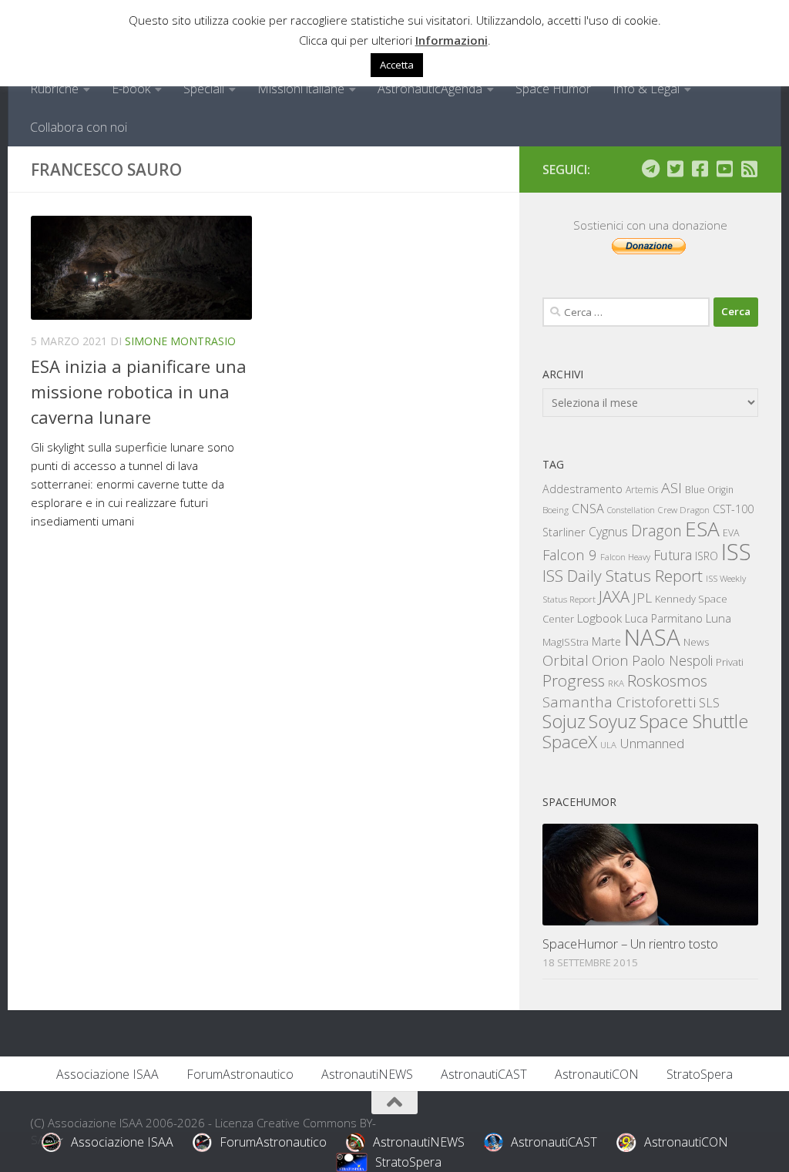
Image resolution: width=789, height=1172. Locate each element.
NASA (652, 637)
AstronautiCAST (484, 1074)
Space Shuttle (694, 721)
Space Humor (553, 88)
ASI (671, 488)
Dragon (656, 530)
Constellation (631, 510)
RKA (616, 683)
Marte (606, 641)
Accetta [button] (397, 65)
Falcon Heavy (625, 556)
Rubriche (54, 88)
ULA (608, 745)
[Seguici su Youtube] (724, 169)
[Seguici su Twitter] (675, 169)
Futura (672, 555)
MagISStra (565, 642)
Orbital (565, 660)
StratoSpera (699, 1074)
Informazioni (451, 40)
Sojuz (564, 721)
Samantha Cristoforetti (619, 701)
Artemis (642, 489)
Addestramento (582, 489)
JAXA (614, 596)
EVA (731, 532)
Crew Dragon (684, 509)
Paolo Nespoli (672, 660)
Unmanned (651, 743)
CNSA (588, 508)
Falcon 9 (569, 554)
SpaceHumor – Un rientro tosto (630, 943)
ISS (736, 551)
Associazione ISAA (107, 1074)
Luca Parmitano (664, 618)
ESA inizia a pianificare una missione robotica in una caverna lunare (139, 391)
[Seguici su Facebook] (699, 169)
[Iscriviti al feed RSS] (749, 169)
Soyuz (612, 721)
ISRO (706, 556)
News (696, 641)
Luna (718, 618)
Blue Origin (709, 489)
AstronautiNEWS (367, 1074)
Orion (610, 660)
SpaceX (569, 742)
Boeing (555, 509)
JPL (642, 597)
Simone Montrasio (180, 341)
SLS (709, 702)
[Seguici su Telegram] (650, 169)
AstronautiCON (597, 1074)
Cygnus (608, 531)
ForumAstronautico (240, 1074)
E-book (131, 88)
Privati (730, 662)
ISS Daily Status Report (622, 575)
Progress (573, 680)
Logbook (599, 618)
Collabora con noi (78, 127)
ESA (702, 528)
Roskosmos (667, 680)
